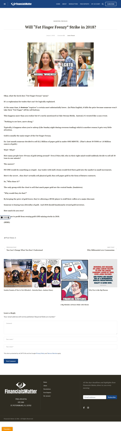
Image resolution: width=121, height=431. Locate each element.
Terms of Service (52, 353)
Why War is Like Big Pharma (98, 290)
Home (45, 382)
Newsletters (47, 389)
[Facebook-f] (84, 408)
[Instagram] (88, 408)
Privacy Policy (40, 353)
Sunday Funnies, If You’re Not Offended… (18, 290)
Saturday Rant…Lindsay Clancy (42, 290)
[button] (5, 217)
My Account (46, 396)
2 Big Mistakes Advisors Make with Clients (74, 305)
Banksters (57, 21)
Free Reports (47, 392)
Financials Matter (9, 419)
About (45, 385)
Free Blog (64, 21)
